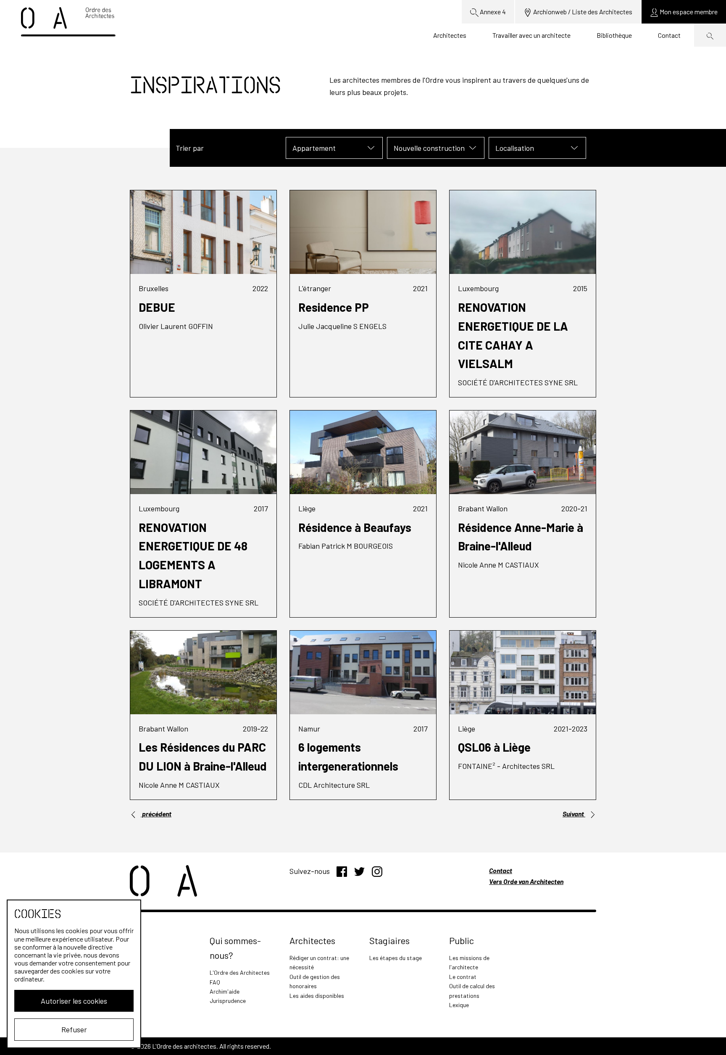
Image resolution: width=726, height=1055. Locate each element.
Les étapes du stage (395, 957)
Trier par (190, 148)
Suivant (574, 814)
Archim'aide (224, 991)
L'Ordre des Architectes (240, 972)
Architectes (449, 35)
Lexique (459, 1004)
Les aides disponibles (316, 995)
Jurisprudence (228, 1000)
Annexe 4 (492, 12)
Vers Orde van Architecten (526, 881)
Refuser (74, 1029)
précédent (156, 814)
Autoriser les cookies (74, 1000)
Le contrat (462, 976)
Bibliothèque (614, 35)
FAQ (215, 982)
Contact (669, 35)
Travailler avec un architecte (531, 35)
